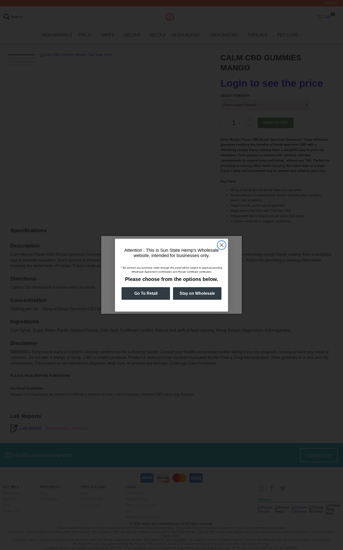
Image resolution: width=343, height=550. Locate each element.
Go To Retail (145, 293)
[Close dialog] (221, 245)
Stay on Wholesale (197, 293)
